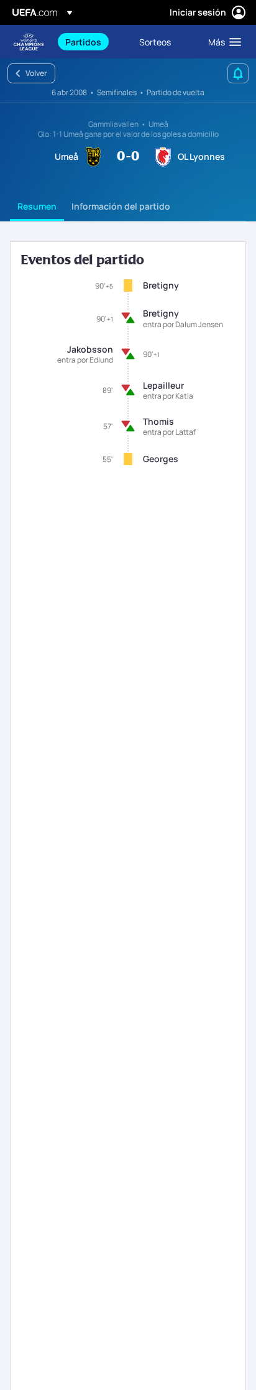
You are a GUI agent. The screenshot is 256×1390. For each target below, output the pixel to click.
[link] (83, 41)
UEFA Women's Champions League (28, 42)
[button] (222, 41)
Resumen (37, 206)
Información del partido (120, 206)
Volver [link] (36, 73)
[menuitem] (91, 41)
